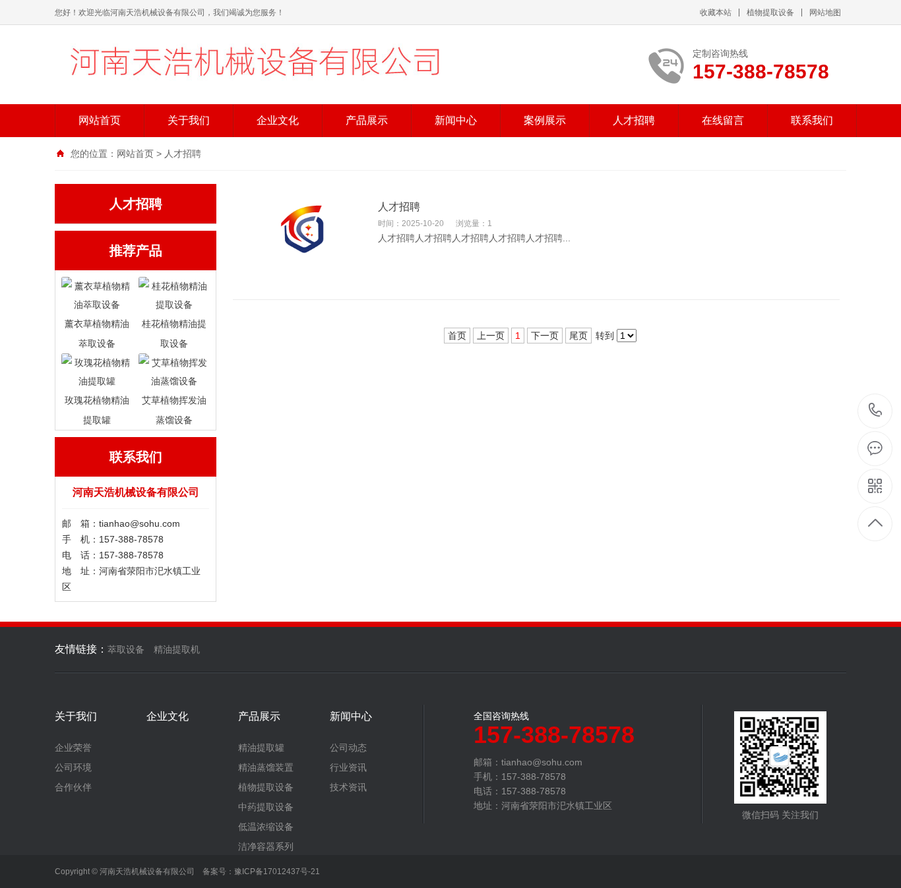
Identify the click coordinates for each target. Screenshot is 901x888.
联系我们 (812, 120)
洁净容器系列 (266, 846)
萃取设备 (126, 649)
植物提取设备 (770, 12)
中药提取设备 (266, 807)
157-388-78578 (875, 411)
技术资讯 (348, 787)
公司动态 (348, 747)
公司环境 (73, 767)
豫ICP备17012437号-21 (277, 871)
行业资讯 (348, 767)
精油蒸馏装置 (266, 767)
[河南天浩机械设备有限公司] (276, 64)
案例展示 (545, 120)
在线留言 (723, 120)
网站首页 (99, 120)
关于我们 (189, 120)
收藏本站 (715, 12)
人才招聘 (634, 120)
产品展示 (367, 120)
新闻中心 (456, 120)
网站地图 (825, 12)
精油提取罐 (261, 747)
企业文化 (278, 120)
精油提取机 (177, 649)
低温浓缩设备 (266, 826)
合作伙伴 (73, 787)
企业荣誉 (73, 747)
